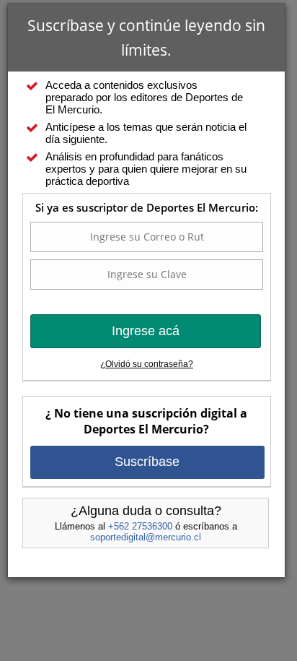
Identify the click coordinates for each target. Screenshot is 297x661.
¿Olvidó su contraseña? (146, 364)
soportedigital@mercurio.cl (145, 537)
